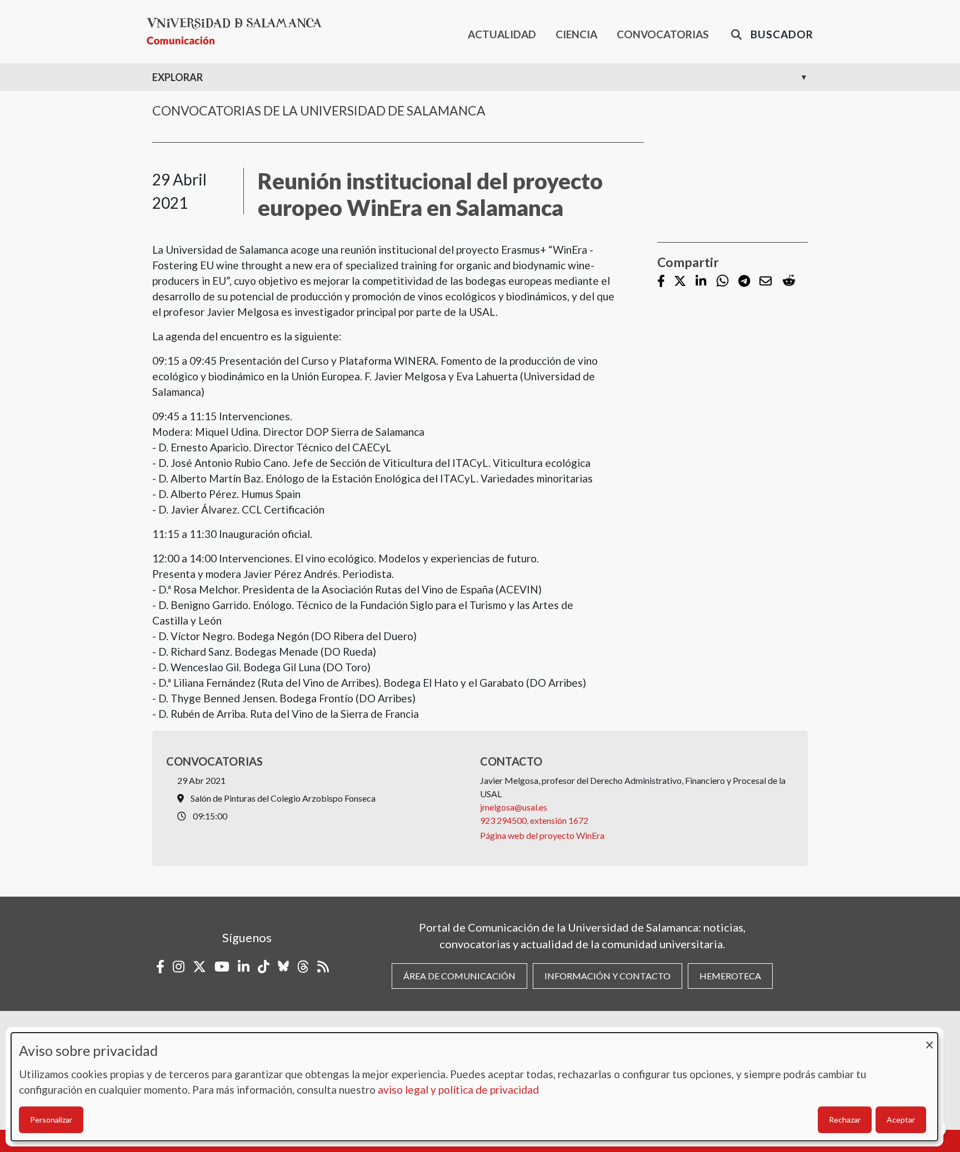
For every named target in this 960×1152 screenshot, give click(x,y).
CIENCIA (576, 34)
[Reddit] (789, 281)
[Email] (765, 281)
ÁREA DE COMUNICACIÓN (459, 975)
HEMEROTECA (730, 975)
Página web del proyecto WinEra (542, 835)
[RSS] (323, 967)
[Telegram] (744, 281)
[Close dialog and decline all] (929, 1040)
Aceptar (901, 1119)
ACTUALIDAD (502, 34)
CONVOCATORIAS (663, 34)
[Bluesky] (283, 967)
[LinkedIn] (701, 281)
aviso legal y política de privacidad (458, 1089)
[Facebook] (661, 281)
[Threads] (303, 967)
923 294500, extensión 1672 (534, 820)
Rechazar (845, 1119)
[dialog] (474, 1087)
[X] (680, 281)
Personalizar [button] (51, 1119)
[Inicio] (239, 31)
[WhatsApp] (722, 281)
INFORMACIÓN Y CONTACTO (607, 975)
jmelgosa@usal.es (513, 807)
